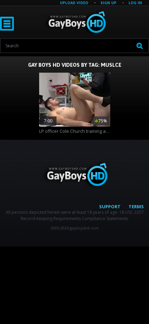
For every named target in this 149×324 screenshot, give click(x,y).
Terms (136, 206)
